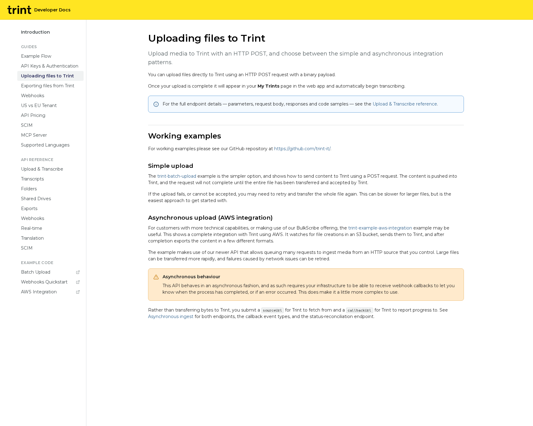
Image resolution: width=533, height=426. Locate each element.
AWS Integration (39, 292)
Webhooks (32, 95)
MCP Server (34, 135)
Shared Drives (36, 198)
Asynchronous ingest (170, 316)
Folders (29, 189)
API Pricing (33, 115)
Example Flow (36, 56)
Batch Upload (35, 272)
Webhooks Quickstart (44, 282)
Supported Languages (45, 145)
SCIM (27, 125)
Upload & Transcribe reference (405, 104)
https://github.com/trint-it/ (302, 148)
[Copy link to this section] (226, 136)
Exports (29, 208)
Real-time (31, 228)
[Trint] (19, 10)
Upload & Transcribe (42, 169)
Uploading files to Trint (47, 76)
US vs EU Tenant (39, 105)
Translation (32, 238)
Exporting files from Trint (47, 86)
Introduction (35, 32)
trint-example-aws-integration (380, 228)
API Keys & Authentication (49, 66)
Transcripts (32, 179)
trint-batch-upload (176, 176)
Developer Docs (52, 10)
